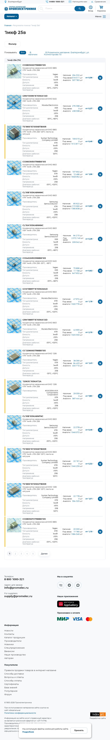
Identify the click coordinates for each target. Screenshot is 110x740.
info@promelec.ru (16, 588)
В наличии (32, 54)
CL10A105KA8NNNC (32, 225)
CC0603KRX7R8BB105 (34, 162)
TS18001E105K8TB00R (34, 127)
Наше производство (15, 655)
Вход (90, 11)
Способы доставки (14, 674)
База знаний (10, 688)
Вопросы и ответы (14, 677)
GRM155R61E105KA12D (35, 96)
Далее (44, 553)
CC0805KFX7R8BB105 (34, 519)
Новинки (9, 645)
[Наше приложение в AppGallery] (68, 604)
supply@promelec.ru (18, 596)
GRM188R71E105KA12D (35, 320)
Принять (79, 731)
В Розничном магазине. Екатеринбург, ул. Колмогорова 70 (66, 54)
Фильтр (12, 44)
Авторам (8, 658)
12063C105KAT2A (31, 382)
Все (23, 53)
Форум (8, 695)
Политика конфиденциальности (20, 713)
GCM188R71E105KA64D (35, 289)
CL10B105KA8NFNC (32, 416)
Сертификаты (11, 684)
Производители (12, 641)
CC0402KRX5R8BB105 (34, 258)
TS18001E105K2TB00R (34, 484)
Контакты (9, 634)
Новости (8, 631)
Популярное (10, 691)
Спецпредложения (14, 648)
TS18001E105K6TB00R (34, 449)
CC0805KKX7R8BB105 (34, 65)
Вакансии (9, 651)
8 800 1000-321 (14, 579)
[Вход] (91, 7)
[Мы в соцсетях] (60, 585)
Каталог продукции (14, 638)
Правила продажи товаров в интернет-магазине (30, 670)
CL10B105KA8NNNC (33, 193)
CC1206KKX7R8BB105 (34, 351)
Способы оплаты (13, 681)
